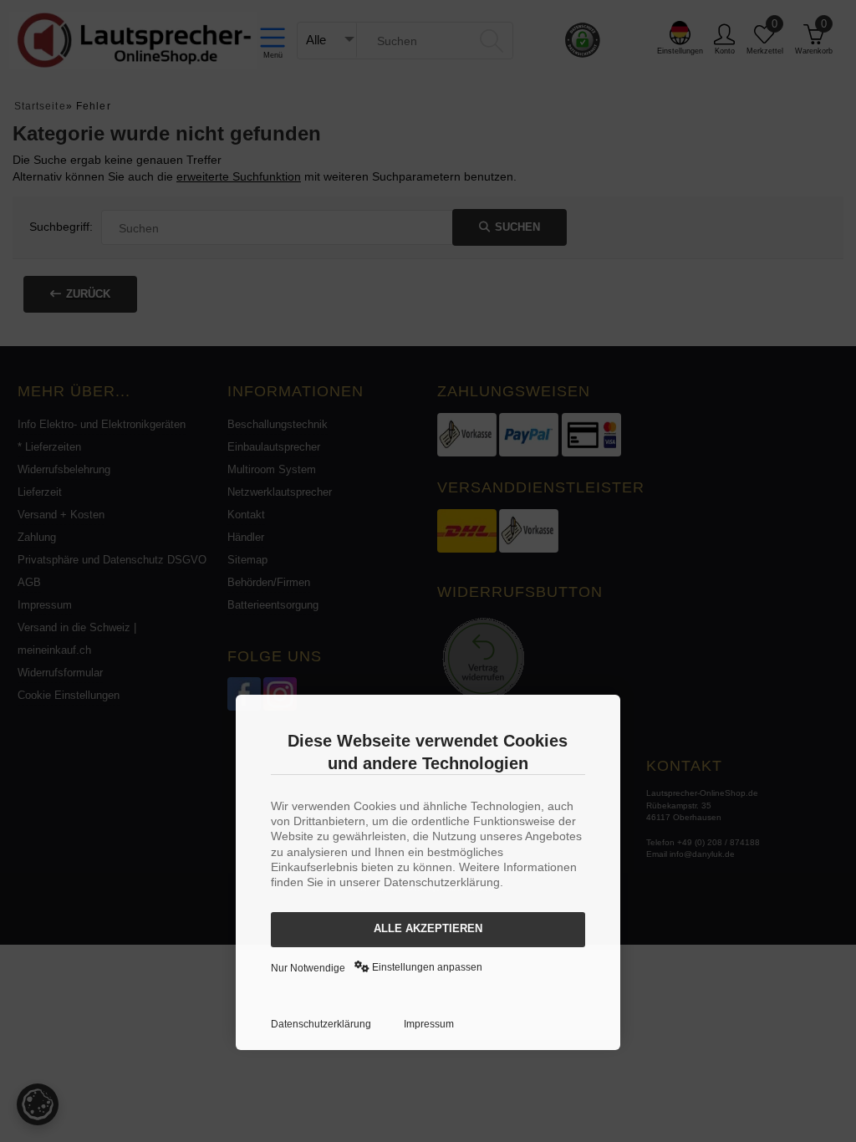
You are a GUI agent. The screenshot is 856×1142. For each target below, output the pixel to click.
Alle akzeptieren (428, 929)
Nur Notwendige (308, 968)
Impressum (429, 1024)
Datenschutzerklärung (321, 1024)
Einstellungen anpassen (425, 967)
